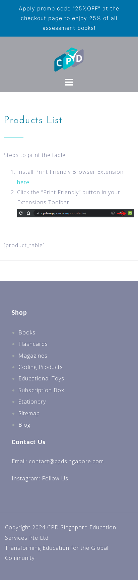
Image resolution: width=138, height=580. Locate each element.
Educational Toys (41, 378)
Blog (24, 424)
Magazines (33, 355)
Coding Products (40, 367)
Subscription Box (41, 390)
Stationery (32, 401)
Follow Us (55, 478)
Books (27, 332)
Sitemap (29, 413)
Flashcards (33, 344)
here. (24, 182)
